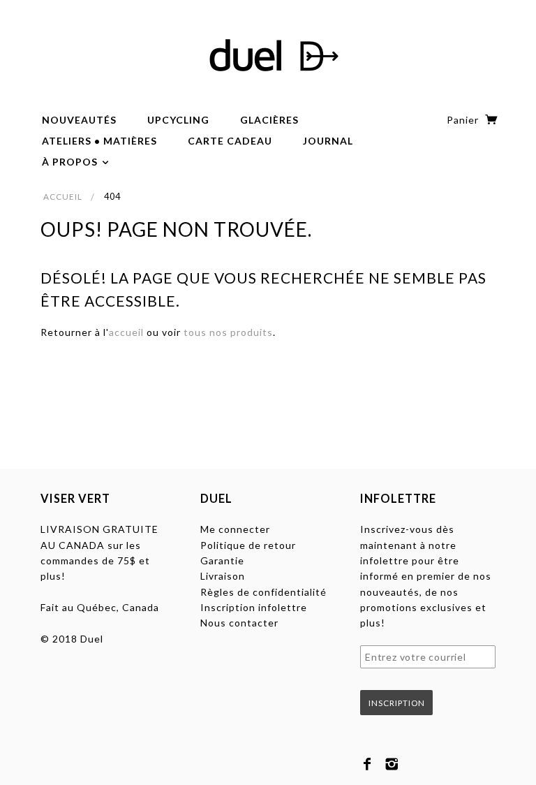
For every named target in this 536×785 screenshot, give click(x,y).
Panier (464, 120)
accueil (126, 332)
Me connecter (235, 529)
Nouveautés (79, 120)
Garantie (222, 560)
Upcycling (178, 120)
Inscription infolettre (253, 607)
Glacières (269, 120)
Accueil (62, 196)
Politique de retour (248, 545)
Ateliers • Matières (99, 141)
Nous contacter (239, 623)
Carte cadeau (230, 141)
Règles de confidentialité (263, 592)
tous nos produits (228, 332)
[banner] (268, 56)
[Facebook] (367, 764)
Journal (328, 141)
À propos (71, 162)
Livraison (222, 576)
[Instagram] (392, 764)
